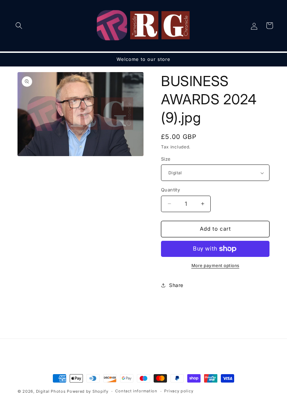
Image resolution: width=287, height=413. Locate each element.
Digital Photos (51, 391)
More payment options (215, 265)
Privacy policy (178, 390)
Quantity (170, 189)
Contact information (136, 390)
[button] (19, 25)
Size (166, 159)
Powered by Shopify (87, 391)
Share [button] (176, 285)
